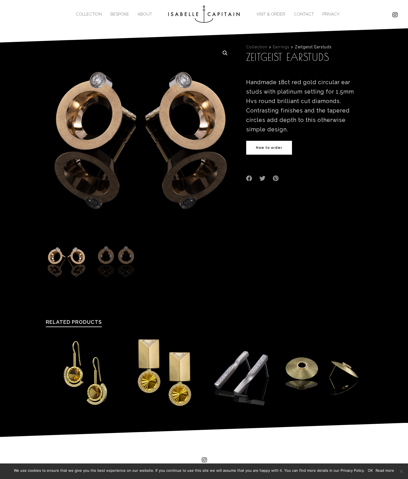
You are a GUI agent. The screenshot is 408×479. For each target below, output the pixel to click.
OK (370, 470)
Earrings (281, 47)
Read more (385, 470)
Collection (257, 47)
